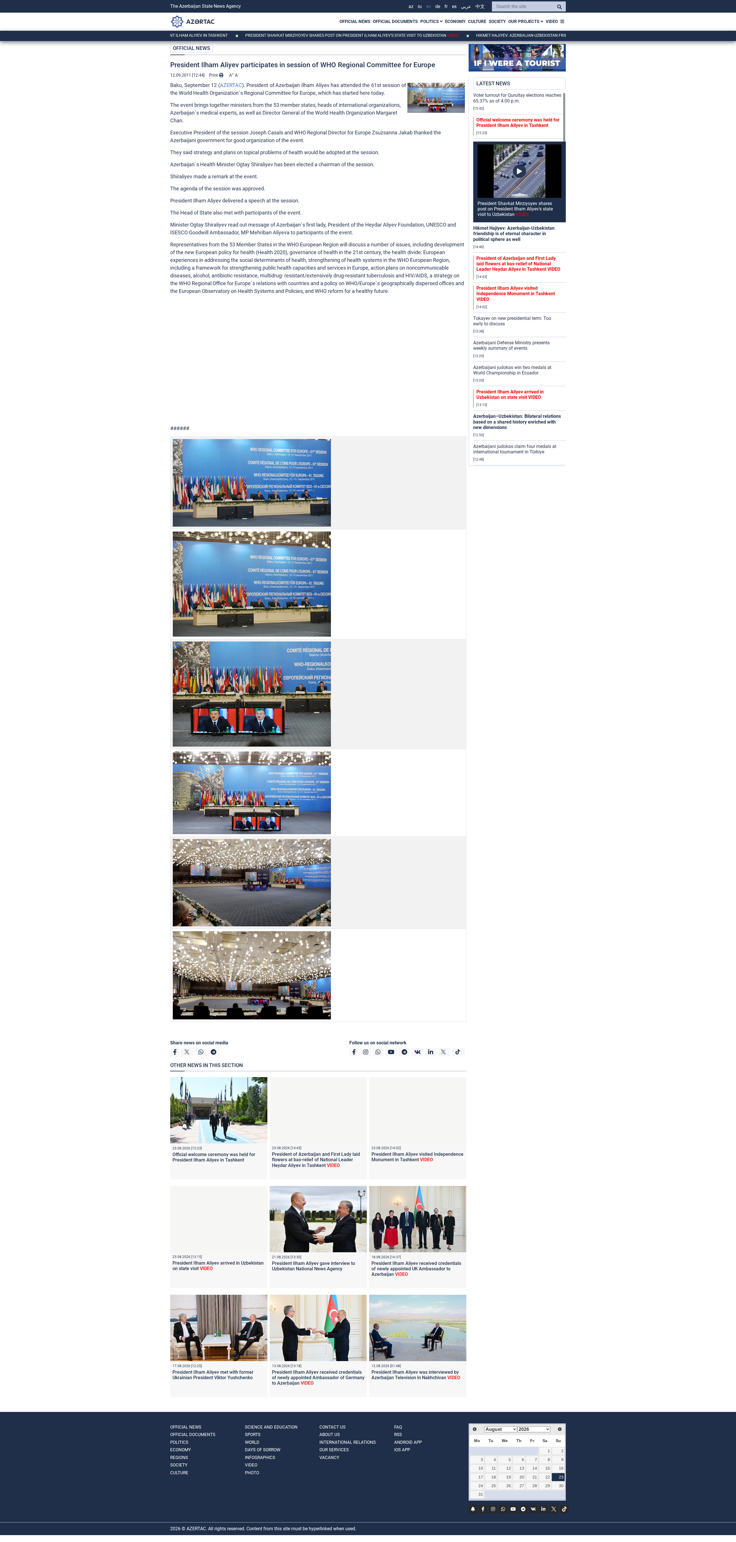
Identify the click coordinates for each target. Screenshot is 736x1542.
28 (534, 1485)
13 (522, 1468)
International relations (347, 1442)
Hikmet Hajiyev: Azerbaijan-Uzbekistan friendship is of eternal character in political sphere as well (512, 35)
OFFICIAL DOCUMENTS (395, 21)
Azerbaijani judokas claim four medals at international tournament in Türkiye (514, 449)
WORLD (252, 1442)
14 (534, 1468)
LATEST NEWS (493, 83)
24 (480, 1485)
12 (508, 1468)
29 (547, 1485)
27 (522, 1485)
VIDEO (552, 21)
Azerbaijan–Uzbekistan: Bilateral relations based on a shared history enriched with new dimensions (517, 421)
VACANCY (329, 1457)
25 (493, 1485)
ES (454, 6)
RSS (398, 1434)
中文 (480, 6)
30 (561, 1485)
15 (547, 1468)
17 (480, 1477)
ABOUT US (329, 1434)
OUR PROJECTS (524, 21)
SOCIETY (497, 21)
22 (547, 1477)
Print (214, 75)
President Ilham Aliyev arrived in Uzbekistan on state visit (510, 394)
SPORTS (252, 1434)
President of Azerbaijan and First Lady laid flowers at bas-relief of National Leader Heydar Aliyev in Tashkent (316, 1159)
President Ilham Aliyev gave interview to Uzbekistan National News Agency (313, 1266)
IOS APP (402, 1449)
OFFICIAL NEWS (355, 21)
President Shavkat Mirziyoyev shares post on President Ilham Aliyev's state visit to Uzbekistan (279, 35)
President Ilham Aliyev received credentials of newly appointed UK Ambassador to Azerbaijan (416, 1269)
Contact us (332, 1427)
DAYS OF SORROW (262, 1449)
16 (561, 1468)
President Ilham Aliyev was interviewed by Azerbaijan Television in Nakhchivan (415, 1374)
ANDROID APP (408, 1442)
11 (494, 1468)
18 (493, 1477)
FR (446, 6)
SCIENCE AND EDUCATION (271, 1427)
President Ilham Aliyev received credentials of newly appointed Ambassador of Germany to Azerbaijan (318, 1377)
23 (561, 1477)
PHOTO (252, 1472)
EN (428, 6)
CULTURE (477, 21)
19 (508, 1477)
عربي (466, 6)
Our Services (334, 1449)
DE (437, 6)
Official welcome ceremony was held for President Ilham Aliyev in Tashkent (213, 1157)
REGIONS (179, 1457)
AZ (411, 6)
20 (522, 1477)
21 (534, 1477)
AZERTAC (231, 85)
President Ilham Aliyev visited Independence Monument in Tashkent (417, 1156)
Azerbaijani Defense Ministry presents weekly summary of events (511, 345)
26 (508, 1485)
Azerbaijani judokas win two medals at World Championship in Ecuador (512, 370)
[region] (519, 279)
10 (480, 1468)
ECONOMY (455, 21)
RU (420, 6)
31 (480, 1494)
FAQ (398, 1427)
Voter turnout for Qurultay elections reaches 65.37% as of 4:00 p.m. (517, 97)
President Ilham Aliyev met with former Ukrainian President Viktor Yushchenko (213, 1374)
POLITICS (430, 21)
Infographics (260, 1457)
